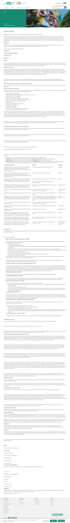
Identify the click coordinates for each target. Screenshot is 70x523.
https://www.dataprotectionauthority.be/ (11, 448)
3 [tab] (59, 26)
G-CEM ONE (5, 501)
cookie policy (63, 115)
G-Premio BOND (6, 505)
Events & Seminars (22, 502)
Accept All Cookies (61, 520)
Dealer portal (52, 505)
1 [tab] (57, 26)
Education (52, 502)
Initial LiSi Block (6, 510)
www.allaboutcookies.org (41, 116)
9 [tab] (65, 26)
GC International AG (38, 502)
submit (65, 7)
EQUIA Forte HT (6, 506)
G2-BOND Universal (6, 500)
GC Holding (36, 500)
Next (65, 11)
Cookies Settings (45, 520)
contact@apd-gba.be (8, 463)
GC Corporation (37, 501)
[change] (60, 3)
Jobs (20, 500)
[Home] (9, 3)
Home (4, 28)
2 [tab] (58, 26)
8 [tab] (64, 26)
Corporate (20, 501)
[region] (35, 521)
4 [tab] (60, 26)
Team (51, 500)
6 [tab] (62, 26)
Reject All (53, 520)
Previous (5, 11)
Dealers (52, 501)
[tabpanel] (35, 18)
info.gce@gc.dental (7, 486)
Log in (65, 3)
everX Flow (5, 513)
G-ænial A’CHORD (6, 502)
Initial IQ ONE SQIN (6, 509)
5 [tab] (61, 26)
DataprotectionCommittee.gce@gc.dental (48, 321)
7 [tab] (63, 26)
